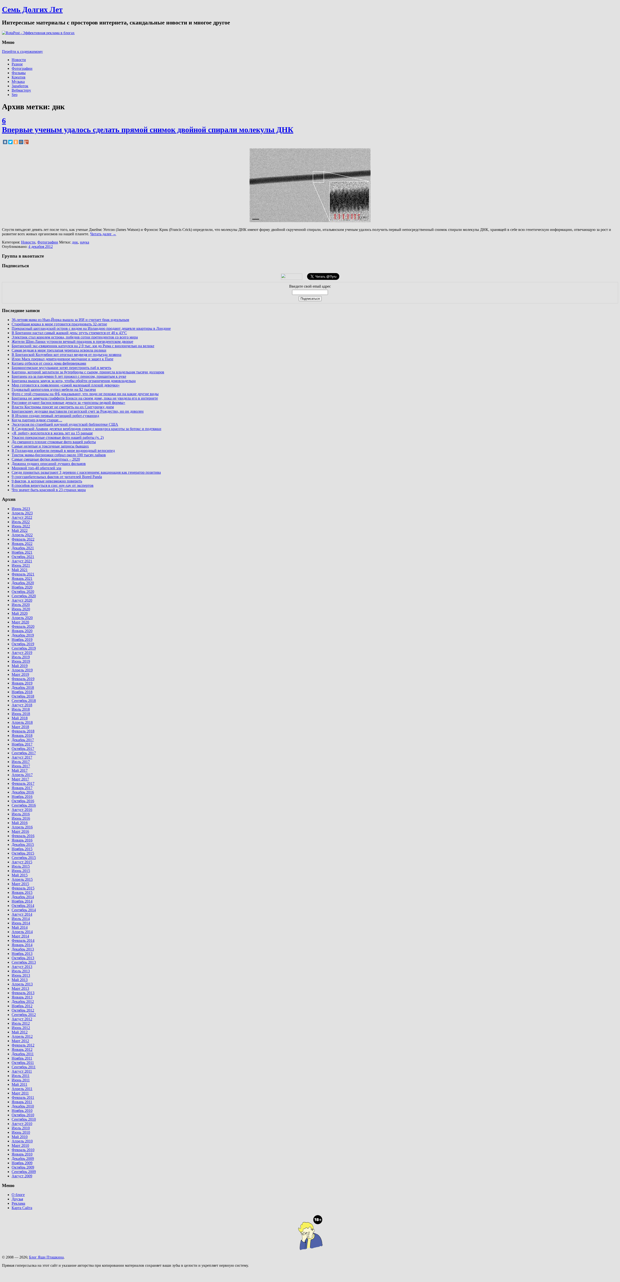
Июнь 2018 (21, 714)
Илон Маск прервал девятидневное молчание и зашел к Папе (62, 359)
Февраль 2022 (23, 539)
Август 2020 (22, 600)
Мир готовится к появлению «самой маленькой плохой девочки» (66, 385)
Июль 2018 (21, 709)
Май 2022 (20, 530)
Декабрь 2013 (23, 949)
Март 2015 (20, 884)
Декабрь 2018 (23, 687)
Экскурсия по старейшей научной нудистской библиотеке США (65, 424)
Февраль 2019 (23, 679)
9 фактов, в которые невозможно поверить (47, 481)
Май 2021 (20, 570)
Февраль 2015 (23, 888)
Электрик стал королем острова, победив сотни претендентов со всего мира (75, 337)
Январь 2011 (22, 1102)
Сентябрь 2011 (24, 1067)
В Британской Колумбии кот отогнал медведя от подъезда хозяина (66, 355)
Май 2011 (19, 1084)
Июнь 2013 (21, 975)
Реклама (18, 1203)
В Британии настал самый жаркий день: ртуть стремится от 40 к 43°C (69, 333)
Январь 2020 (22, 631)
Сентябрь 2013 (24, 962)
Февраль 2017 (23, 783)
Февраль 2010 (23, 1150)
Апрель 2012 (22, 1036)
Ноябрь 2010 (22, 1111)
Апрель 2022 (22, 535)
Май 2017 (20, 770)
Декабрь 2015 (23, 844)
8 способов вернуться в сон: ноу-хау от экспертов (52, 485)
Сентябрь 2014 (24, 910)
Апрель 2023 (22, 513)
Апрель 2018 (22, 722)
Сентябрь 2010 (24, 1119)
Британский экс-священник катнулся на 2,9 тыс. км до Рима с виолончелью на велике (83, 346)
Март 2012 (20, 1041)
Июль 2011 (21, 1076)
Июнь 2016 (21, 818)
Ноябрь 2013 (22, 954)
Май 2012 (20, 1032)
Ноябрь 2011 (22, 1058)
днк (75, 242)
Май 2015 (20, 875)
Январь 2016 (22, 840)
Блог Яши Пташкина (46, 1257)
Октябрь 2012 (23, 1010)
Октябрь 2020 (23, 592)
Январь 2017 (22, 788)
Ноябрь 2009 (22, 1163)
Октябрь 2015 (23, 853)
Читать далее (103, 234)
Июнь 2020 (21, 609)
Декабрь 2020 (23, 583)
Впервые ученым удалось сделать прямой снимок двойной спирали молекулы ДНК (147, 129)
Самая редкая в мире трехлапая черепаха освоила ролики (59, 350)
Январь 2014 (22, 945)
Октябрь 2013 (23, 958)
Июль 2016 (21, 814)
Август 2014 (22, 914)
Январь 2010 (22, 1154)
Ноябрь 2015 (22, 849)
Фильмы (19, 73)
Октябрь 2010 (23, 1115)
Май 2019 (20, 666)
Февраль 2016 (23, 836)
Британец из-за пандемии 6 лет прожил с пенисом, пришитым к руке (69, 376)
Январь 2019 (22, 683)
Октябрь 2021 (23, 557)
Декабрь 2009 (23, 1158)
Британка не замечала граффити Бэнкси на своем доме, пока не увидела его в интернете (85, 398)
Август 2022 (22, 517)
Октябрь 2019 (23, 644)
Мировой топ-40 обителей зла (36, 468)
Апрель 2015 (22, 879)
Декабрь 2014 (23, 897)
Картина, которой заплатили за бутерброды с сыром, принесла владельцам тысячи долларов (88, 372)
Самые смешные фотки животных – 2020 (46, 459)
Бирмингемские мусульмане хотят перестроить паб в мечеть (61, 368)
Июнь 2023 (21, 509)
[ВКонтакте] (5, 142)
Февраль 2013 (23, 993)
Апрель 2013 (22, 984)
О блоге (18, 1195)
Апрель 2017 (22, 775)
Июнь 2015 (21, 871)
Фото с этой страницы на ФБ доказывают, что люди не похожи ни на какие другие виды (85, 394)
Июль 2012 (21, 1023)
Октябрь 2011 (23, 1063)
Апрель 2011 (22, 1089)
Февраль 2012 (23, 1045)
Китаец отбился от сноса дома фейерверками (49, 363)
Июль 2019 (21, 657)
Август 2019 (22, 653)
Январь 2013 (22, 997)
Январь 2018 (22, 735)
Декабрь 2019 (23, 635)
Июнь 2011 (21, 1080)
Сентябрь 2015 (24, 858)
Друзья (17, 1199)
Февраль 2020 (23, 626)
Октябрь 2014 (23, 906)
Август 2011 (22, 1071)
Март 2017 (20, 779)
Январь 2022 (22, 544)
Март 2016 (20, 831)
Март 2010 (20, 1145)
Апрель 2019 (22, 670)
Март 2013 (20, 988)
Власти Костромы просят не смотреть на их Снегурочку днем (63, 407)
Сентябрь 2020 (24, 596)
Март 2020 (20, 622)
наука (84, 242)
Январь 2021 (22, 578)
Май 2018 (20, 718)
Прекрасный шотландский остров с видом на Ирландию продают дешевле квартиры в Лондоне (91, 328)
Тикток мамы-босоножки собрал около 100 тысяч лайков (59, 455)
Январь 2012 (22, 1049)
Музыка (18, 81)
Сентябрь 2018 (24, 701)
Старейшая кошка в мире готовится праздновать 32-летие (59, 324)
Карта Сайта (22, 1208)
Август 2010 (22, 1124)
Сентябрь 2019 (24, 648)
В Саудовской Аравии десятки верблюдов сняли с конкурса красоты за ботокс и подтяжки (86, 429)
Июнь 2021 (21, 565)
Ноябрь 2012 (22, 1006)
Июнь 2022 (21, 526)
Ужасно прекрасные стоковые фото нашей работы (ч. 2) (58, 437)
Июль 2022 (21, 522)
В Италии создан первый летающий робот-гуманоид (55, 416)
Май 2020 (20, 613)
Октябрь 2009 (23, 1167)
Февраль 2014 (23, 940)
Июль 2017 (21, 762)
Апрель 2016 (22, 827)
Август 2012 (22, 1019)
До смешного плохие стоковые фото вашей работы (54, 442)
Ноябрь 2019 (22, 639)
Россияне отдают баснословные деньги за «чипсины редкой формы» (68, 403)
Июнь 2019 (21, 661)
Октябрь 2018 (23, 696)
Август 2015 (22, 862)
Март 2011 (20, 1093)
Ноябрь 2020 (22, 587)
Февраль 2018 (23, 731)
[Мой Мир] (21, 142)
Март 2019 (20, 674)
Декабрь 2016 (23, 792)
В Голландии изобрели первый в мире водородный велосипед (63, 450)
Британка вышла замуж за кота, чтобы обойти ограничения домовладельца (74, 381)
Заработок (20, 86)
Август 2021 (22, 561)
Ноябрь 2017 (22, 744)
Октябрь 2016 (23, 801)
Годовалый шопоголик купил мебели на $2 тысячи (54, 389)
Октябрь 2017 (23, 749)
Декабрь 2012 (23, 1001)
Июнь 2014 (21, 923)
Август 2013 (22, 967)
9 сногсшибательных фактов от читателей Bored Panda (57, 477)
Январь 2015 (22, 892)
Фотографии (22, 68)
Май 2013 (20, 980)
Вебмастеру (21, 90)
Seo (14, 95)
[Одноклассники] (16, 142)
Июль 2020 (21, 605)
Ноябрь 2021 (22, 552)
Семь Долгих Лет (32, 9)
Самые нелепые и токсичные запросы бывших (50, 446)
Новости (19, 60)
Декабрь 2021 (23, 548)
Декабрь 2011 (23, 1054)
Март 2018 (20, 727)
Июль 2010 (21, 1128)
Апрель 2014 (22, 932)
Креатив (18, 77)
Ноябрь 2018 (22, 692)
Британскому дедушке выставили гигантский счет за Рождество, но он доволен (78, 411)
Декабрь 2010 (23, 1106)
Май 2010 (20, 1137)
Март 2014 (20, 936)
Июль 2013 (21, 971)
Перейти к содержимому (22, 51)
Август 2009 (22, 1176)
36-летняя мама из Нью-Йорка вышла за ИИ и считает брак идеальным (70, 320)
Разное (17, 64)
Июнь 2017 (21, 766)
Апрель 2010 (22, 1141)
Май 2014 (20, 927)
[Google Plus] (26, 142)
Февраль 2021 (23, 574)
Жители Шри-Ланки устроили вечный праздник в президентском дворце (72, 341)
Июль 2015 (21, 866)
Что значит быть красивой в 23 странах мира (49, 490)
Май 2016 (20, 823)
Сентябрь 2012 (24, 1015)
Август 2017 (22, 757)
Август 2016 (22, 810)
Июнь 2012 (21, 1028)
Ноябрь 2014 (22, 901)
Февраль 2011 (23, 1097)
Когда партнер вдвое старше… (37, 420)
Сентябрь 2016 (24, 805)
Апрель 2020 (22, 618)
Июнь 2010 (21, 1132)
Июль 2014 (21, 919)
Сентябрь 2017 (24, 753)
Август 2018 (22, 705)
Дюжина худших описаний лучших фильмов (49, 464)
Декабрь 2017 (23, 740)
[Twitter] (10, 142)
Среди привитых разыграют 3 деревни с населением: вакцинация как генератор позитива (86, 472)
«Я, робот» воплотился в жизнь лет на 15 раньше (52, 433)
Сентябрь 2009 (24, 1172)
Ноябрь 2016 (22, 796)
